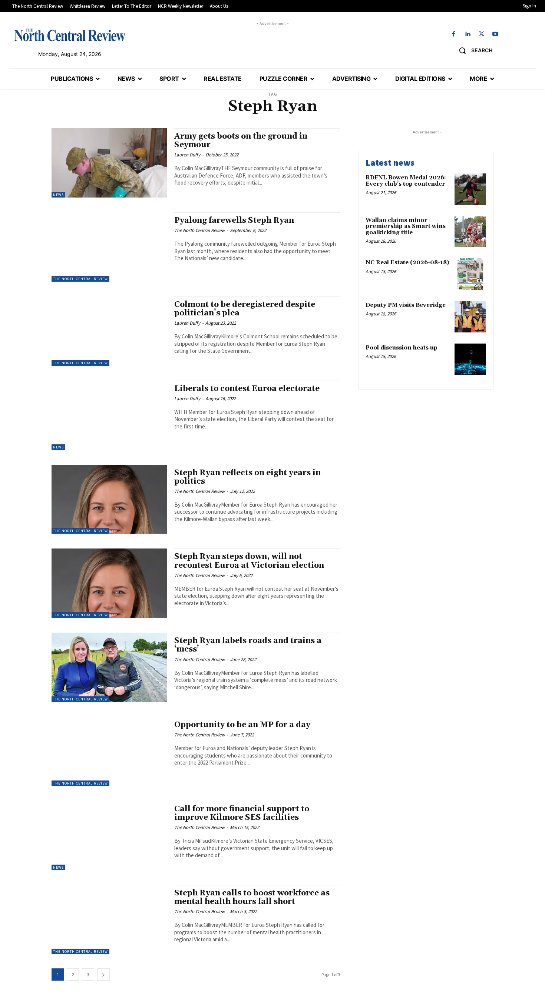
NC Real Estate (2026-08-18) (407, 262)
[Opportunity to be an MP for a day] (109, 751)
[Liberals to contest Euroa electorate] (109, 415)
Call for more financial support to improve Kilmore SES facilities (241, 813)
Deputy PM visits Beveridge (406, 305)
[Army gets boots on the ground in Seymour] (109, 163)
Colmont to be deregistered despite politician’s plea (244, 309)
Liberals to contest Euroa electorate (247, 389)
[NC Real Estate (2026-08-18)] (470, 274)
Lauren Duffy (187, 155)
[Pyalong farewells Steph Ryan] (109, 247)
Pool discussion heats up (401, 347)
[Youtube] (495, 34)
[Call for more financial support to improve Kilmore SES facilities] (109, 835)
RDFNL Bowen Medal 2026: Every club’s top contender (406, 181)
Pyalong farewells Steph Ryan (234, 220)
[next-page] (103, 974)
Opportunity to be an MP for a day (242, 725)
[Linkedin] (468, 34)
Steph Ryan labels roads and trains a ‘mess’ (247, 645)
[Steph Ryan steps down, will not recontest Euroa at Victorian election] (109, 583)
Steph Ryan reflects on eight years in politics (247, 477)
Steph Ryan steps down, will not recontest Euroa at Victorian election (249, 561)
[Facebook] (454, 34)
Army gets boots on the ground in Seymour (240, 141)
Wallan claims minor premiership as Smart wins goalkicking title (406, 226)
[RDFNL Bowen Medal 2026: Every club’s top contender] (470, 189)
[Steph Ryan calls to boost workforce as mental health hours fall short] (109, 919)
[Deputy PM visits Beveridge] (470, 316)
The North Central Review (80, 278)
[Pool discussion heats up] (470, 359)
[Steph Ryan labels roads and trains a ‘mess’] (109, 667)
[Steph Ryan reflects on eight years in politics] (109, 499)
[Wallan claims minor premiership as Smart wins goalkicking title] (470, 232)
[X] (481, 34)
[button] (472, 50)
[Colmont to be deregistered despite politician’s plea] (109, 331)
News (58, 194)
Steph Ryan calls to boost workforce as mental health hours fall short (252, 897)
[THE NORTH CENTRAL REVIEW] (69, 34)
